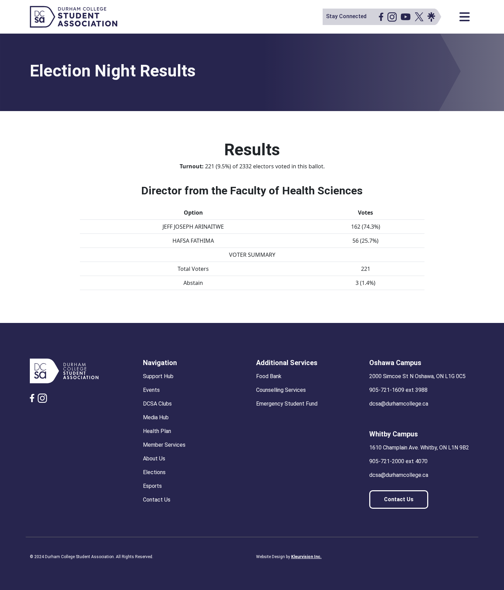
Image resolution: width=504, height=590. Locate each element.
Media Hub (156, 417)
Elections (154, 472)
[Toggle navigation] (464, 17)
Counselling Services (281, 390)
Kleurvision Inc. (306, 556)
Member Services (164, 445)
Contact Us (156, 499)
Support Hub (158, 376)
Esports (152, 486)
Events (151, 390)
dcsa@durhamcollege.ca (398, 403)
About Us (154, 458)
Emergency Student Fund (286, 403)
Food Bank (268, 376)
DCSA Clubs (157, 403)
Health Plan (157, 431)
